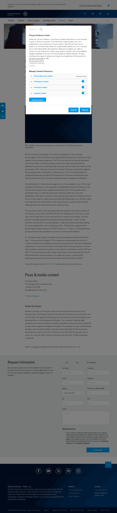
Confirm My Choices (38, 100)
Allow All (73, 110)
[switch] (84, 81)
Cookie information (36, 61)
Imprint (32, 66)
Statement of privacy (37, 63)
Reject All (85, 110)
